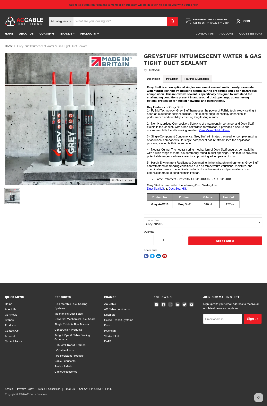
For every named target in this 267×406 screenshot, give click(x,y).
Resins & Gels (63, 366)
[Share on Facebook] (146, 256)
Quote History (250, 33)
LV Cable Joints (64, 350)
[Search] (172, 21)
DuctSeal (153, 69)
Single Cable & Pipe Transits (72, 324)
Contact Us (205, 33)
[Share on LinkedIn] (158, 256)
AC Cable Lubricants (117, 309)
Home (9, 33)
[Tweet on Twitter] (152, 256)
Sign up (252, 319)
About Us (26, 33)
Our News (47, 33)
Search (9, 388)
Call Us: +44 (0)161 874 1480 (95, 388)
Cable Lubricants (65, 360)
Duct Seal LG (155, 188)
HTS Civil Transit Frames (70, 344)
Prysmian (110, 330)
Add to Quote (225, 241)
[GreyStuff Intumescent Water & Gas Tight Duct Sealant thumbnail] (12, 196)
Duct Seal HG (177, 188)
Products (88, 33)
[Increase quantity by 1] (178, 240)
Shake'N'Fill (111, 336)
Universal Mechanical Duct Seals (75, 318)
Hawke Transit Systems (118, 319)
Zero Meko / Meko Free (214, 130)
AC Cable (110, 303)
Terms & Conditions (49, 388)
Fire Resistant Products (69, 355)
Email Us (70, 388)
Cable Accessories (66, 371)
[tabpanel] (203, 148)
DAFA (107, 341)
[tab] (153, 79)
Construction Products (68, 329)
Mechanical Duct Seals (69, 313)
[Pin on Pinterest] (164, 256)
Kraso (107, 325)
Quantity (149, 231)
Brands (66, 33)
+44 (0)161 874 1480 (216, 22)
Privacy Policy (25, 388)
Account (226, 33)
